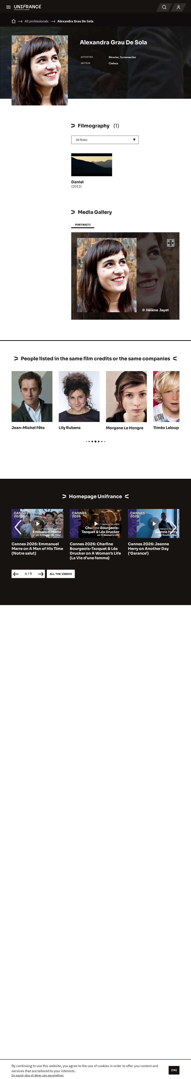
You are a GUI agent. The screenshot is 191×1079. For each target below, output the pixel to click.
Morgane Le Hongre (124, 428)
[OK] (174, 1070)
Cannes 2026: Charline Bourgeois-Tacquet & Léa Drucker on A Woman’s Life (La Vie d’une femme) (95, 551)
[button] (170, 243)
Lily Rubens (70, 427)
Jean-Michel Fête (28, 427)
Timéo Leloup (166, 427)
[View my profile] (178, 7)
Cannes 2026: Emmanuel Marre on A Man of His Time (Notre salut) (37, 549)
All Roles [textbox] (81, 140)
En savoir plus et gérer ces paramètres (38, 1075)
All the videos (61, 574)
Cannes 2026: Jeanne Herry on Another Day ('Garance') (148, 549)
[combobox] (105, 140)
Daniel (77, 182)
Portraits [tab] (82, 224)
